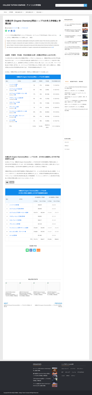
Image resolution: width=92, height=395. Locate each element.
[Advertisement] (33, 141)
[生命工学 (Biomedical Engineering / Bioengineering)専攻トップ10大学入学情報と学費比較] (12, 286)
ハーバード (72, 368)
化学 (27, 28)
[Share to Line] (27, 250)
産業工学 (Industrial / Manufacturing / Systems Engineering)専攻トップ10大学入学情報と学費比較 (25, 293)
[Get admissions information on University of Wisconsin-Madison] (15, 112)
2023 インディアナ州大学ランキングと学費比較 (75, 104)
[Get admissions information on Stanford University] (15, 103)
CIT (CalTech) (81, 372)
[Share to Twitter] (34, 250)
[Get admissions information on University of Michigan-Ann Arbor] (15, 117)
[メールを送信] (14, 31)
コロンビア (67, 372)
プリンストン (80, 368)
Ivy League (67, 149)
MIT (62, 372)
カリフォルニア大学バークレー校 (18, 93)
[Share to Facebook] (30, 250)
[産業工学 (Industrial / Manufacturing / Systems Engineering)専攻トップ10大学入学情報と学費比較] (26, 286)
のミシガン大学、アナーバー (16, 115)
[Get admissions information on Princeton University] (15, 108)
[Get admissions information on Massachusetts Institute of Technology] (16, 99)
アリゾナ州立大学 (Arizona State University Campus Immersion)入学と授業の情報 (73, 48)
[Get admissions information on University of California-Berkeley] (15, 95)
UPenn (67, 375)
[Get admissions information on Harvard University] (16, 86)
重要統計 (67, 145)
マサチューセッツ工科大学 (16, 98)
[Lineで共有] (6, 31)
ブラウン (73, 375)
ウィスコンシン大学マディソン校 (18, 111)
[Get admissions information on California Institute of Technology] (15, 90)
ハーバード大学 (13, 84)
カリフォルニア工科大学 (15, 89)
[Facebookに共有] (11, 31)
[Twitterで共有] (9, 31)
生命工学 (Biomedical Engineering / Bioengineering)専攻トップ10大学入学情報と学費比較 (12, 293)
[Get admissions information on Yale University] (16, 121)
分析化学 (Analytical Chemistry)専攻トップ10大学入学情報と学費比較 (53, 293)
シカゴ (63, 375)
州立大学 (67, 142)
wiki (52, 47)
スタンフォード (65, 368)
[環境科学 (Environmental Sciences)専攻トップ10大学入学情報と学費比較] (40, 286)
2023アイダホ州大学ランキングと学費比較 (74, 106)
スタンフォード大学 (14, 102)
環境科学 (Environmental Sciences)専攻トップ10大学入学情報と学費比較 (39, 293)
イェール (74, 372)
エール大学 (12, 120)
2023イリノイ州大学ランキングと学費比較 (74, 90)
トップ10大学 (22, 28)
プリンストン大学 (14, 106)
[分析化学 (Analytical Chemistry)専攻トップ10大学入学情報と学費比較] (54, 286)
